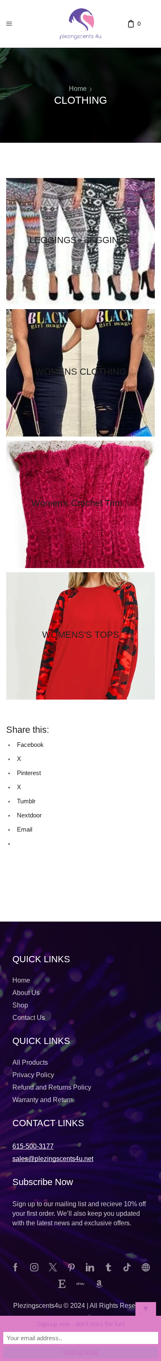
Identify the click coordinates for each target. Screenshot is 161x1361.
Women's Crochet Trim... (80, 503)
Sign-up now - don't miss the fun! (81, 1323)
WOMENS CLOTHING (80, 371)
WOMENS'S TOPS (80, 634)
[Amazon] (99, 1284)
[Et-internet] (145, 1267)
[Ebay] (80, 1284)
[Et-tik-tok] (127, 1267)
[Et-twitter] (53, 1267)
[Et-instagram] (34, 1267)
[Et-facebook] (15, 1267)
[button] (33, 1146)
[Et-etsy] (62, 1284)
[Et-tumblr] (108, 1267)
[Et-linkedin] (90, 1267)
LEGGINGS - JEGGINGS (80, 240)
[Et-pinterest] (71, 1267)
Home (78, 88)
